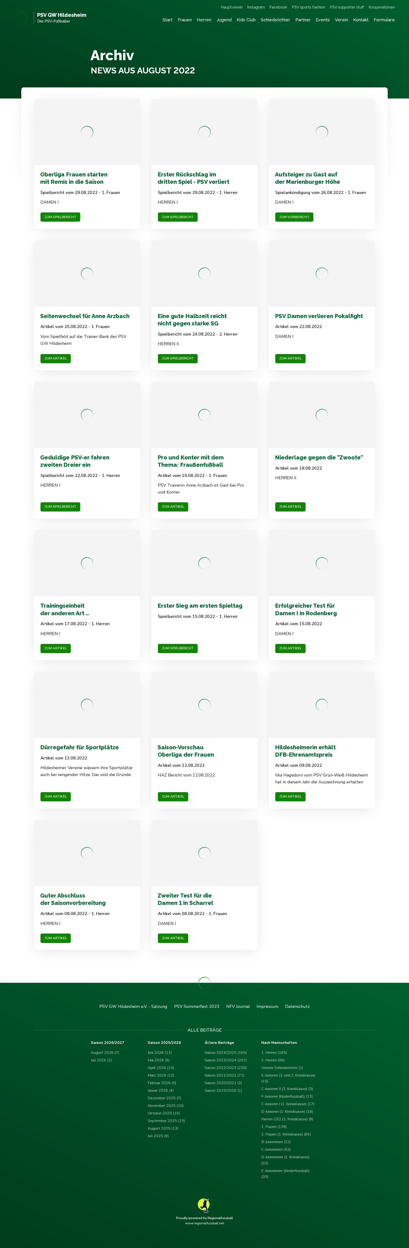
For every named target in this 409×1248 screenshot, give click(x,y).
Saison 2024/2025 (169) (225, 1052)
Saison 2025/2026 (164, 1042)
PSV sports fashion (308, 7)
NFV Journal (238, 1006)
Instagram (256, 7)
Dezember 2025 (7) (164, 1098)
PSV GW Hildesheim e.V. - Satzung (133, 1006)
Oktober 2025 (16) (164, 1113)
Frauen (185, 19)
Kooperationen (382, 7)
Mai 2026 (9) (159, 1060)
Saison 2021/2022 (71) (224, 1075)
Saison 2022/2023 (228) (225, 1067)
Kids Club (246, 19)
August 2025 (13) (163, 1128)
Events (323, 19)
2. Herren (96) (273, 1060)
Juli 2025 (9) (158, 1136)
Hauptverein (232, 7)
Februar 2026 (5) (162, 1083)
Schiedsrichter (275, 19)
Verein (341, 19)
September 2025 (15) (166, 1120)
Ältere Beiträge (219, 1042)
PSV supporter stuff (347, 7)
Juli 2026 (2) (101, 1060)
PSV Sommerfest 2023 (196, 1006)
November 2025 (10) (166, 1105)
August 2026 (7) (105, 1052)
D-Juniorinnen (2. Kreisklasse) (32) (285, 1160)
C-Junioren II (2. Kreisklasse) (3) (287, 1088)
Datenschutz (297, 1006)
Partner (303, 19)
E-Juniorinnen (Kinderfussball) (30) (285, 1174)
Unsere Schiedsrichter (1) (282, 1067)
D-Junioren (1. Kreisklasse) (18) (287, 1111)
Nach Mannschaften (279, 1042)
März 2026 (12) (161, 1075)
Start (168, 19)
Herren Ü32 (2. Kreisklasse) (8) (287, 1119)
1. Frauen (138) (274, 1126)
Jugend (224, 19)
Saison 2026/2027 (107, 1042)
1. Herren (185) (274, 1052)
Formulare (384, 19)
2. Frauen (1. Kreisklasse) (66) (286, 1134)
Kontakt (361, 19)
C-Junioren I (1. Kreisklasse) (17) (288, 1104)
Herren (204, 19)
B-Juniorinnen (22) (276, 1142)
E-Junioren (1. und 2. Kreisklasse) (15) (288, 1078)
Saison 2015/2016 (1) (223, 1090)
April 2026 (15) (161, 1067)
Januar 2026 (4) (161, 1090)
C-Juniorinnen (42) (276, 1149)
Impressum (267, 1006)
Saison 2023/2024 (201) (225, 1060)
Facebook (278, 7)
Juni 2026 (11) (160, 1052)
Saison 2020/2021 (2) (223, 1083)
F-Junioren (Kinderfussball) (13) (287, 1096)
